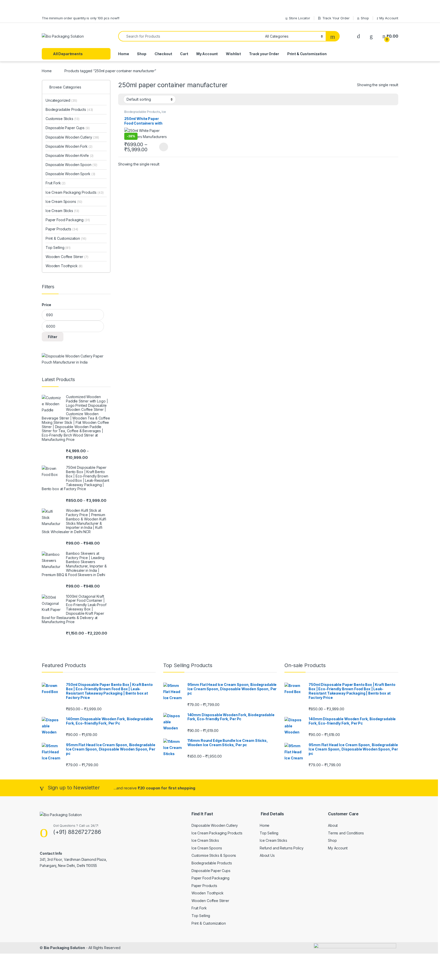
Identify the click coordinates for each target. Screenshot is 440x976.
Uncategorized (61, 100)
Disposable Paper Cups (68, 128)
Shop (365, 18)
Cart (184, 54)
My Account (388, 18)
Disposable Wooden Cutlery (72, 137)
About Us (267, 855)
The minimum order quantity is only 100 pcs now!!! (80, 18)
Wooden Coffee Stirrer (67, 256)
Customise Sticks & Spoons (213, 855)
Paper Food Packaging (68, 220)
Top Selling (58, 247)
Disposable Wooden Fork (69, 146)
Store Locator (299, 18)
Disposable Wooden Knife (69, 155)
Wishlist (233, 54)
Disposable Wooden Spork (70, 174)
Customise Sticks (62, 118)
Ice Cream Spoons (64, 201)
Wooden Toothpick (64, 266)
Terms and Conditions (346, 833)
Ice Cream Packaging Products (145, 113)
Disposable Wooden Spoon (71, 164)
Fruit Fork (55, 183)
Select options (162, 147)
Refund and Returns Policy (282, 848)
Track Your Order (336, 18)
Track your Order (264, 54)
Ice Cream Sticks (62, 210)
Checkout (163, 54)
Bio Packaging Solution (64, 947)
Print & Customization (307, 54)
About (333, 825)
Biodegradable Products (142, 112)
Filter (52, 337)
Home (123, 54)
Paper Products (62, 229)
